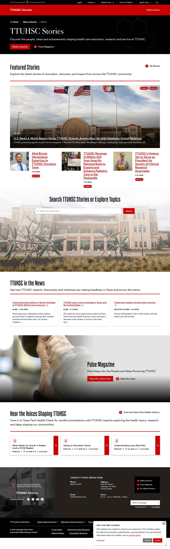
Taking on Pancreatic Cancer (74, 437)
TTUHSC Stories (21, 10)
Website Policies (58, 533)
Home (15, 22)
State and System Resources (78, 530)
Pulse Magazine (46, 46)
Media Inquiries (20, 46)
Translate (155, 507)
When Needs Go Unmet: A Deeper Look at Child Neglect (33, 439)
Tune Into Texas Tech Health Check (141, 412)
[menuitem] (79, 2)
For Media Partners (147, 489)
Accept (157, 540)
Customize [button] (100, 540)
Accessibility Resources (78, 533)
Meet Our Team (128, 379)
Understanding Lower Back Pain (127, 437)
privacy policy (135, 535)
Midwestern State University (72, 522)
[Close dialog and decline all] (163, 523)
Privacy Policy (57, 530)
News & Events (30, 22)
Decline (147, 540)
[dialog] (129, 533)
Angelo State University (46, 522)
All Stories (155, 66)
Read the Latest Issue (100, 378)
